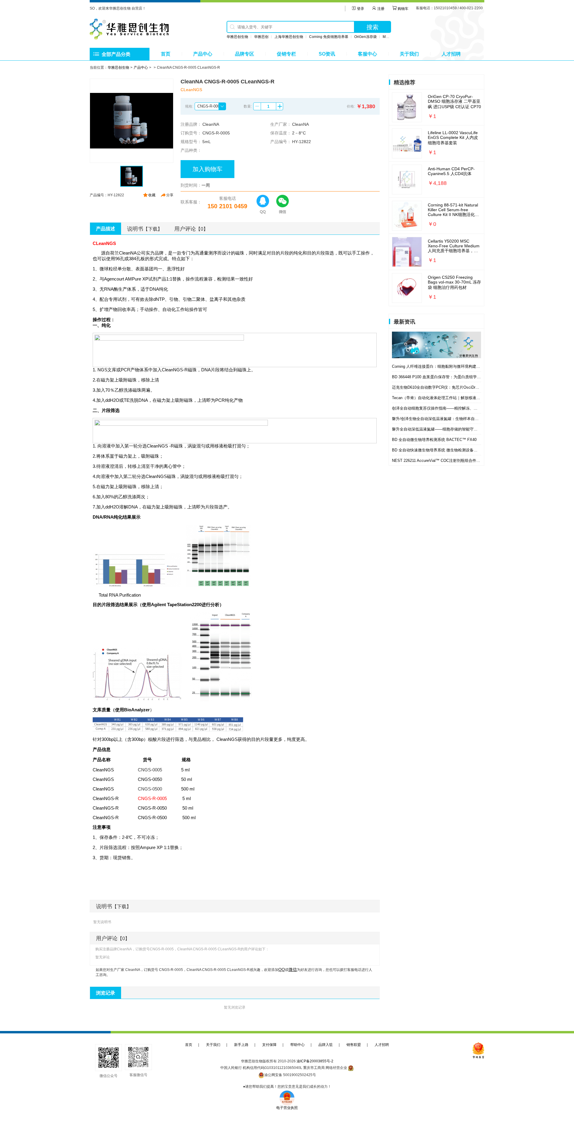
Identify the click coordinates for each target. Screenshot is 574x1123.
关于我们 (409, 53)
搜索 (372, 27)
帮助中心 (297, 1045)
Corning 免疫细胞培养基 (328, 37)
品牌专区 (244, 53)
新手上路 (241, 1045)
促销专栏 (286, 53)
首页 (165, 53)
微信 (292, 969)
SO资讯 (327, 53)
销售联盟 (353, 1045)
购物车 (402, 9)
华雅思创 (261, 37)
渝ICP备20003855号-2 (315, 1061)
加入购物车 (207, 169)
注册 (380, 9)
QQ (281, 969)
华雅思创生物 (237, 37)
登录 (360, 9)
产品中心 (202, 53)
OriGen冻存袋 (365, 37)
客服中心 (367, 53)
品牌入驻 (325, 1045)
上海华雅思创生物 (288, 37)
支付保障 (269, 1045)
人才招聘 (451, 53)
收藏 (151, 195)
